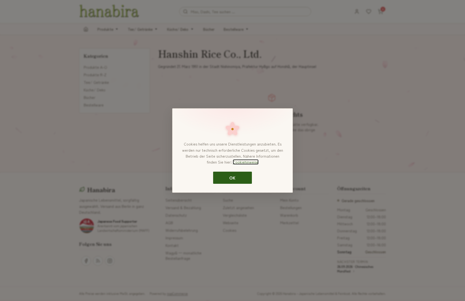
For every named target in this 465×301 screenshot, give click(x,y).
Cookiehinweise (246, 162)
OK (232, 177)
